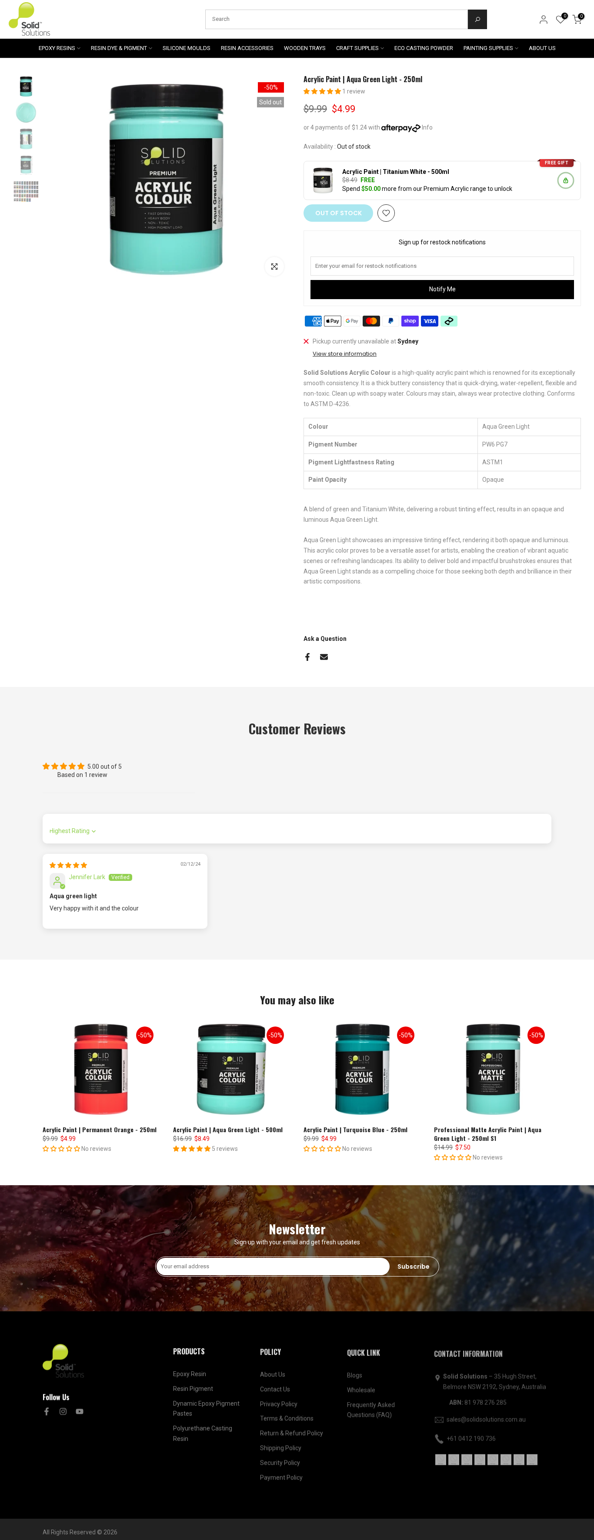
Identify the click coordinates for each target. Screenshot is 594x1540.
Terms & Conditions (287, 1417)
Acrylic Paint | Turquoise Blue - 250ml (355, 1129)
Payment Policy (281, 1476)
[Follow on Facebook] (46, 1411)
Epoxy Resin (189, 1373)
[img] (68, 865)
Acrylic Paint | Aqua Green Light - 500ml (228, 1129)
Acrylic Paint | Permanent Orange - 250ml (100, 1129)
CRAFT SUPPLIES (357, 48)
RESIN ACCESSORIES (247, 48)
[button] (323, 91)
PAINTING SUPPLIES (488, 48)
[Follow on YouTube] (79, 1411)
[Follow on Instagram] (63, 1411)
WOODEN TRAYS (305, 48)
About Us (272, 1373)
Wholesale (361, 1388)
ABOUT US (542, 48)
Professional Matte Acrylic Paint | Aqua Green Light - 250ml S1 (487, 1134)
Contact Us (275, 1388)
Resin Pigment (193, 1388)
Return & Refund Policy (291, 1432)
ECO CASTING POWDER (423, 48)
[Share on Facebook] (307, 657)
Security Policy (280, 1461)
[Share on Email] (324, 657)
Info (427, 127)
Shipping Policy (280, 1446)
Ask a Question (325, 638)
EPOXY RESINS (57, 48)
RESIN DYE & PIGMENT (119, 48)
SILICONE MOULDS (186, 48)
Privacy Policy (278, 1403)
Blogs (354, 1373)
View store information (345, 354)
